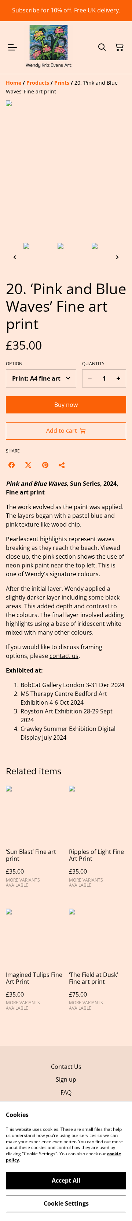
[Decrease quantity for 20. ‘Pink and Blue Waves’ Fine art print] (89, 378)
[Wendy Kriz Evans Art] (48, 47)
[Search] (102, 47)
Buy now (66, 405)
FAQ (66, 1093)
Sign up (66, 1079)
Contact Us (66, 1067)
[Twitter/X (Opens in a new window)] (28, 464)
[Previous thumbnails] (14, 257)
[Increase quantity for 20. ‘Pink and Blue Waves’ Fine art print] (118, 378)
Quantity (93, 363)
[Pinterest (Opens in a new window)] (45, 464)
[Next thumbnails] (117, 257)
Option (14, 363)
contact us (64, 656)
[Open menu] (12, 47)
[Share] (61, 464)
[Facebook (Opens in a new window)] (11, 464)
